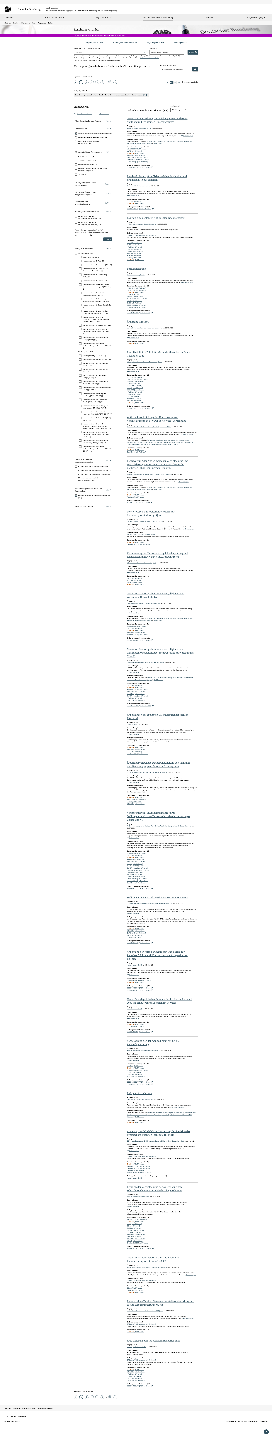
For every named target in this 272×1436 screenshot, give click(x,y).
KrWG (129, 247)
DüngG (129, 383)
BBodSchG (130, 381)
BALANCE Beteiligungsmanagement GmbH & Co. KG (145, 521)
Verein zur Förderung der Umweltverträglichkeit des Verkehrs (147, 1267)
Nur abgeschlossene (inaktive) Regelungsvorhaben (88, 142)
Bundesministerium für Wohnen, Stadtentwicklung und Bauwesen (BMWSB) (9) (97, 346)
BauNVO (130, 1290)
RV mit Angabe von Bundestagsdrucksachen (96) (94, 470)
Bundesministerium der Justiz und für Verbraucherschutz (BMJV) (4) (95, 270)
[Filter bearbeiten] (143, 95)
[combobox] (166, 52)
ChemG (129, 864)
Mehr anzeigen (188, 136)
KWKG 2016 (131, 288)
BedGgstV (130, 872)
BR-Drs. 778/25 (132, 534)
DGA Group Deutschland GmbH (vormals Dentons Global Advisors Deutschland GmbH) (156, 1141)
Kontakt (209, 17)
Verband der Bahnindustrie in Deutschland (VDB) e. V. (145, 1311)
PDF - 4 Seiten (145, 943)
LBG (128, 1232)
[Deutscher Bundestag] (23, 9)
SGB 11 (129, 388)
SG (128, 1226)
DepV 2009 (131, 876)
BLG (128, 1228)
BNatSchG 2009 (132, 157)
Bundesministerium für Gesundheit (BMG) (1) (97, 306)
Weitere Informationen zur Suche (149, 58)
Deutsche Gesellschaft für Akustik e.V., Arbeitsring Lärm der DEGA (149, 427)
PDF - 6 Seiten (145, 988)
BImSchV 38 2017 (133, 544)
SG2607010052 (132, 943)
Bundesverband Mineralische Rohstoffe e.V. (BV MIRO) (145, 662)
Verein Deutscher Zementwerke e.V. (139, 128)
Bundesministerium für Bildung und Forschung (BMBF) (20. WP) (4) (94, 395)
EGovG (129, 243)
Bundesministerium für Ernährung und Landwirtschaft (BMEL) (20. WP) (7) (95, 407)
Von (76, 235)
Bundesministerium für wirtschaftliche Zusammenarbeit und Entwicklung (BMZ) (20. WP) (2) (96, 434)
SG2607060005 (132, 640)
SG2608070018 (132, 209)
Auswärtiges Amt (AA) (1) (91, 257)
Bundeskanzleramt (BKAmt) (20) (93, 261)
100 (179, 82)
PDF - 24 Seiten (145, 408)
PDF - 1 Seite (144, 502)
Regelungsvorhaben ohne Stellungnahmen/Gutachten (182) (89, 223)
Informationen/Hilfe (54, 17)
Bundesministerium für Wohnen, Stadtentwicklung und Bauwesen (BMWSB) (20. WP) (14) (97, 449)
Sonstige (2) (82, 174)
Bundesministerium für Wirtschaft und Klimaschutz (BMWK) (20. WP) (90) (95, 442)
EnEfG (129, 303)
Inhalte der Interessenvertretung (158, 17)
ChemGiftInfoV (132, 879)
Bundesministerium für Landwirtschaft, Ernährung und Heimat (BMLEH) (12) (95, 312)
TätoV (129, 874)
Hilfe (6, 1416)
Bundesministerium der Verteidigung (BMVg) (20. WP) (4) (95, 377)
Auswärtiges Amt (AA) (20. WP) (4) (94, 356)
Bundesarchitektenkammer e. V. (137, 186)
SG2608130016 (132, 167)
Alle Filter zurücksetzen (84, 114)
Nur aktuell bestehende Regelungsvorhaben (93, 137)
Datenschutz (242, 1421)
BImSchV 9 (130, 694)
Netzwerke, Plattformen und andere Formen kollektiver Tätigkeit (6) (93, 169)
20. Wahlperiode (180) (85, 352)
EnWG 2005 (131, 290)
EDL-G (129, 301)
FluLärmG (130, 497)
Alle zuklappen (104, 114)
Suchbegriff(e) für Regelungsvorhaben (87, 48)
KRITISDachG (131, 299)
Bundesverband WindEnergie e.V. (138, 1196)
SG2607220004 (132, 502)
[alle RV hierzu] (158, 143)
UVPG (129, 151)
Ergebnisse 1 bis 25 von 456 (83, 77)
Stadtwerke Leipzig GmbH (135, 275)
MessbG (130, 296)
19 (110, 82)
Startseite (8, 17)
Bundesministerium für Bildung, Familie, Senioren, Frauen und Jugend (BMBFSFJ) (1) (97, 287)
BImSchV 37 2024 (133, 1166)
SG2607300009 (132, 313)
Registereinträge (103, 17)
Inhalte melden (253, 1421)
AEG (128, 580)
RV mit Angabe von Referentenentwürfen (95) (93, 466)
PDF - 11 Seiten (145, 209)
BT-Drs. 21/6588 (132, 1280)
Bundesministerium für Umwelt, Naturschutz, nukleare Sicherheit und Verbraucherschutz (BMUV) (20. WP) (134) (97, 426)
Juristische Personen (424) (87, 161)
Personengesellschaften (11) (88, 164)
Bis (91, 235)
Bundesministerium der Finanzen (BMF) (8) (97, 265)
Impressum (264, 1421)
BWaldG (129, 251)
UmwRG (130, 1066)
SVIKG (129, 245)
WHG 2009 (130, 155)
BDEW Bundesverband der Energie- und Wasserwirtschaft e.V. (148, 772)
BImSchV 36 (131, 1170)
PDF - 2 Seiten (145, 167)
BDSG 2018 (131, 305)
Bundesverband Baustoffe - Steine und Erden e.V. (143, 603)
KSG (128, 253)
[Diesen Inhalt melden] (152, 167)
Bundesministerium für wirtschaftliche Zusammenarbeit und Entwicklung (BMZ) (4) (96, 331)
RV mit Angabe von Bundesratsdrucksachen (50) (94, 474)
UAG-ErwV (130, 1380)
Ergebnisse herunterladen (167, 65)
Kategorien (153, 48)
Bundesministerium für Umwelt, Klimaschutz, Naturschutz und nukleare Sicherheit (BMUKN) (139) (96, 319)
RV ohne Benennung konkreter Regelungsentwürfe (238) (88, 479)
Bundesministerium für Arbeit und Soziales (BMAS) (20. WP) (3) (97, 389)
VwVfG (129, 582)
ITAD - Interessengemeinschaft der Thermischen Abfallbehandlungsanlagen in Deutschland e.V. (159, 826)
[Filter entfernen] (146, 95)
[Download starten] (195, 69)
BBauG (129, 258)
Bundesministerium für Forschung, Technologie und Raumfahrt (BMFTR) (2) (96, 300)
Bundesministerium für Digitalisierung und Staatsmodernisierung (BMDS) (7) (96, 294)
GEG (128, 396)
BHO (128, 201)
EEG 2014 (130, 390)
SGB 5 (129, 386)
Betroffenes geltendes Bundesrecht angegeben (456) (94, 497)
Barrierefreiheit (232, 1421)
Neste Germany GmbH (134, 965)
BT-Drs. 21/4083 (132, 1156)
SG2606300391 (132, 990)
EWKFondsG (131, 859)
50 (175, 82)
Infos (123, 35)
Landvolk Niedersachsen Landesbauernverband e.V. (144, 328)
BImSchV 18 (131, 452)
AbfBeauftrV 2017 (133, 159)
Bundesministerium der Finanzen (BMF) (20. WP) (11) (96, 364)
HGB (128, 249)
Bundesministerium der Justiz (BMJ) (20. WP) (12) (96, 370)
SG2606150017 (132, 1386)
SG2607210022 (132, 408)
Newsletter (22, 1416)
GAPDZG (130, 377)
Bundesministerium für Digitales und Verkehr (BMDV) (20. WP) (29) (95, 401)
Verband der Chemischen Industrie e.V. (140, 1099)
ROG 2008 (130, 700)
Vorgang (149, 143)
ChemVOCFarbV (132, 881)
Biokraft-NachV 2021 (134, 980)
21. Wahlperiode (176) (85, 253)
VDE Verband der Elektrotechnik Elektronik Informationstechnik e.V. (149, 904)
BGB (128, 255)
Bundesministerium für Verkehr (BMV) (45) (97, 325)
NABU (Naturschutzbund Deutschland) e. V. (141, 224)
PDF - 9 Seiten (145, 313)
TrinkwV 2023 (131, 1219)
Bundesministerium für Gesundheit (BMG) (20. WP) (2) (97, 419)
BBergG (129, 1072)
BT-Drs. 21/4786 (132, 1360)
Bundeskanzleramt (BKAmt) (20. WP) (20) (97, 359)
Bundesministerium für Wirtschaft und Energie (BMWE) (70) (95, 339)
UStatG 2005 (131, 149)
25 (171, 82)
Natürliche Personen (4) (86, 157)
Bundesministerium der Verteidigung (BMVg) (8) (95, 276)
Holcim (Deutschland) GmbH (136, 1347)
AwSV (129, 1236)
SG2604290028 (132, 1084)
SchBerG (130, 1230)
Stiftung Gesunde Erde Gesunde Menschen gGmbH (144, 362)
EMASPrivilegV (132, 162)
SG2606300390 (132, 988)
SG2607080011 (132, 888)
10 (167, 82)
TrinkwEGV (130, 1239)
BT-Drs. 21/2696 (132, 235)
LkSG (129, 294)
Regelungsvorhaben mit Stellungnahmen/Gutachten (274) (89, 217)
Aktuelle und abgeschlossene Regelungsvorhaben (95, 133)
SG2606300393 (132, 1032)
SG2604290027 (132, 1082)
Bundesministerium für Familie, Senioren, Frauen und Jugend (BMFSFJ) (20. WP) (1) (97, 413)
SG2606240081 (132, 1248)
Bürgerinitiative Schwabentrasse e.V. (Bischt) (142, 563)
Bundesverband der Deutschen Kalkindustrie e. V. (143, 1050)
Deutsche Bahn (132, 724)
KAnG (129, 398)
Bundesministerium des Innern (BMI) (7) (96, 281)
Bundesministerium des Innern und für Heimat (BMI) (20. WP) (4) (95, 383)
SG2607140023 (132, 706)
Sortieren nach (175, 106)
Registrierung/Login (256, 17)
